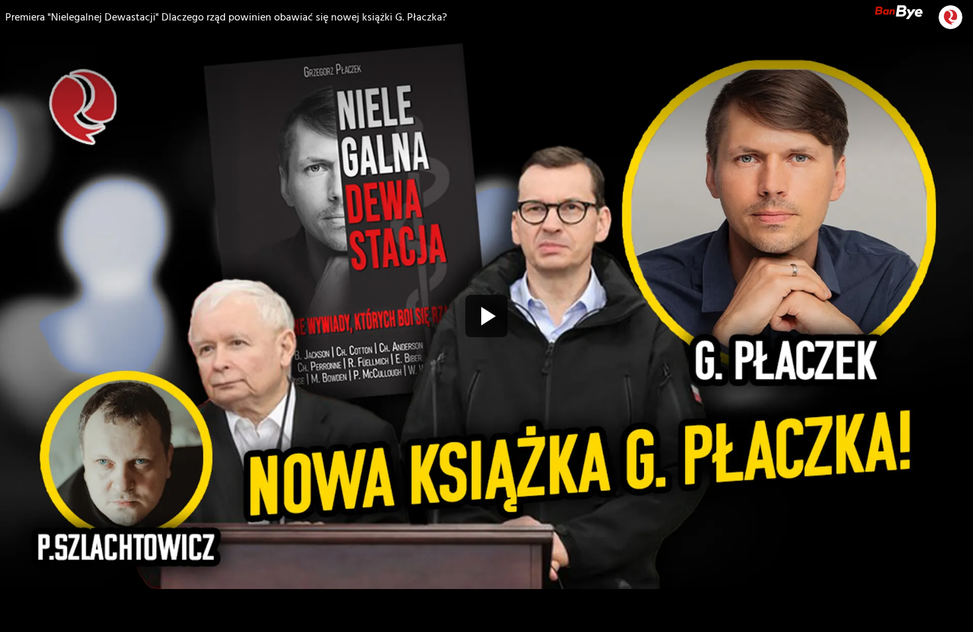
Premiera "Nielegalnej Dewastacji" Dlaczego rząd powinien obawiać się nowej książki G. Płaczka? (226, 17)
